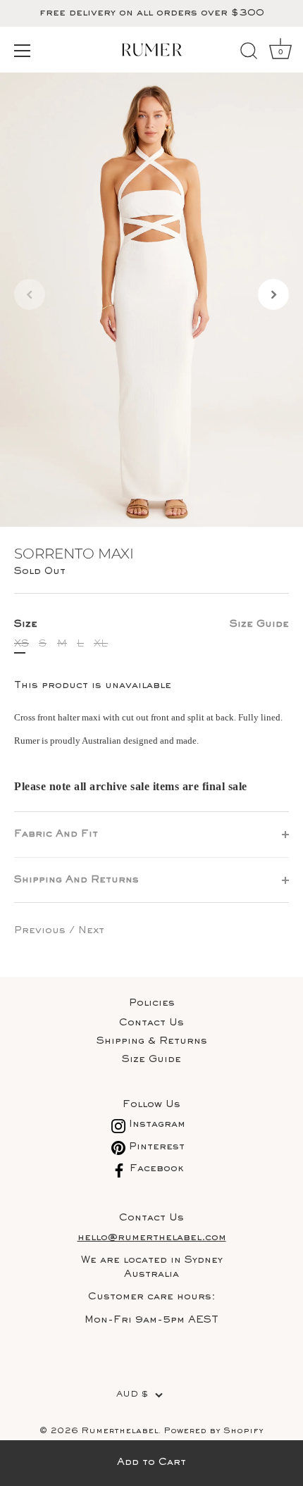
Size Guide (259, 624)
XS (21, 644)
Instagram (155, 1124)
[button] (29, 294)
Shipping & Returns (152, 1041)
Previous (41, 930)
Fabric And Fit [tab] (56, 834)
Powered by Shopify (213, 1431)
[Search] (248, 52)
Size (151, 624)
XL (101, 644)
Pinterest (155, 1146)
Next (91, 930)
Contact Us (151, 1023)
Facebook (155, 1168)
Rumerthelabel (120, 1431)
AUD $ (132, 1395)
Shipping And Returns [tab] (76, 880)
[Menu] (22, 50)
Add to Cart (151, 1462)
